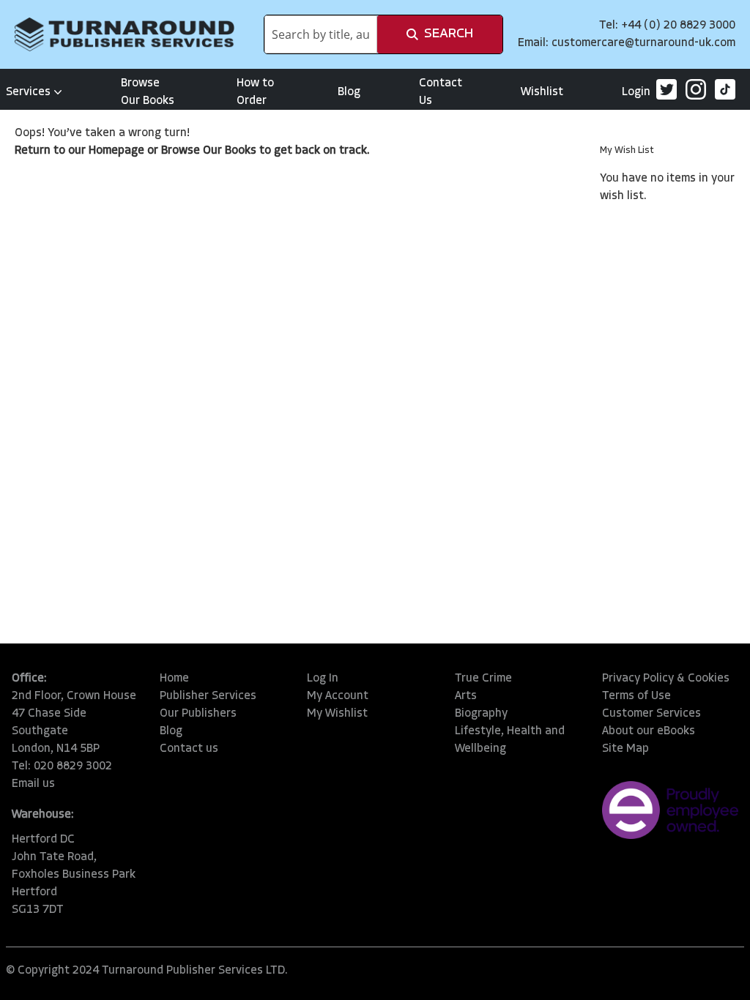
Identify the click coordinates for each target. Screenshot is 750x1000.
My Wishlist (337, 714)
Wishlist (542, 92)
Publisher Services (208, 696)
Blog (349, 92)
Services (28, 92)
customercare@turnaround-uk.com (643, 43)
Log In (322, 678)
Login (636, 92)
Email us (33, 784)
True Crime (483, 678)
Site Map (625, 749)
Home (174, 678)
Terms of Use (636, 696)
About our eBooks (648, 731)
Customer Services (651, 714)
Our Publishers (198, 714)
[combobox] (320, 34)
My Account (337, 696)
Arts (466, 696)
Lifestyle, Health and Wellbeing (510, 740)
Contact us (189, 749)
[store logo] (124, 34)
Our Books (229, 151)
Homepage (116, 151)
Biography (481, 714)
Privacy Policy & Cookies (665, 678)
